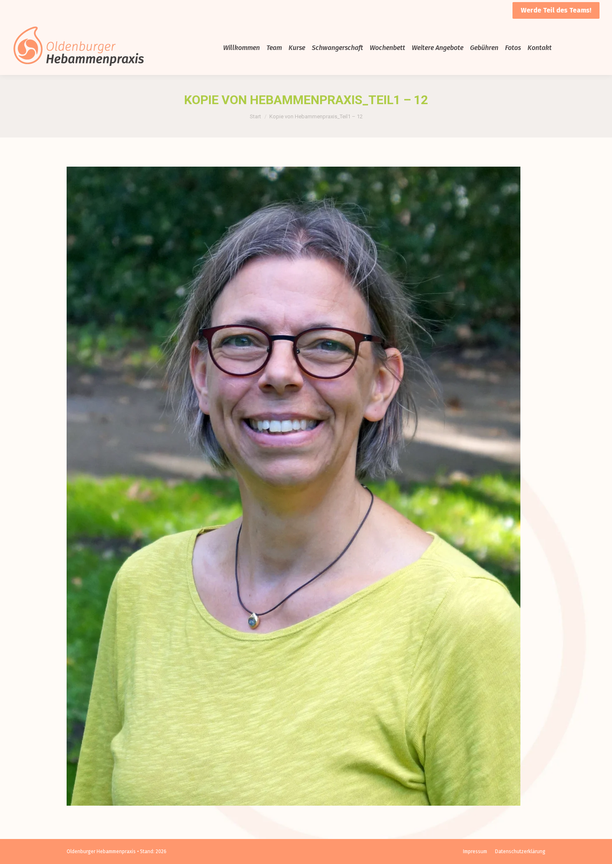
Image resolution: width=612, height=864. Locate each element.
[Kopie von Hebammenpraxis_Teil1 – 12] (306, 486)
